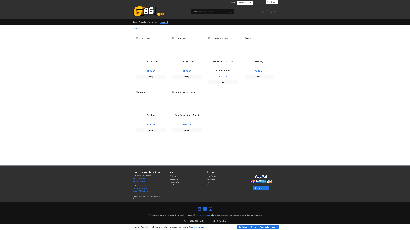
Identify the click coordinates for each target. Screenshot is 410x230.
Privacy (210, 185)
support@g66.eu (140, 191)
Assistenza (211, 176)
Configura (243, 227)
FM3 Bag (259, 61)
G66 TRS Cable (187, 61)
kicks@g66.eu (139, 181)
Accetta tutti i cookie (268, 227)
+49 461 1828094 (140, 188)
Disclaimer (174, 185)
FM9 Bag (151, 115)
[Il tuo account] (262, 11)
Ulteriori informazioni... (196, 227)
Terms (209, 182)
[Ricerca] (231, 11)
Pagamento (174, 182)
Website (173, 176)
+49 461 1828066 (140, 178)
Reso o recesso (261, 188)
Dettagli (151, 77)
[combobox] (210, 11)
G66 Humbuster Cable (223, 61)
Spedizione (174, 179)
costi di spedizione (203, 215)
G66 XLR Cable (151, 61)
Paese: (232, 3)
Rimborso (211, 179)
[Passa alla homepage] (148, 11)
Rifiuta (253, 227)
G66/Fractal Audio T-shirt (187, 115)
